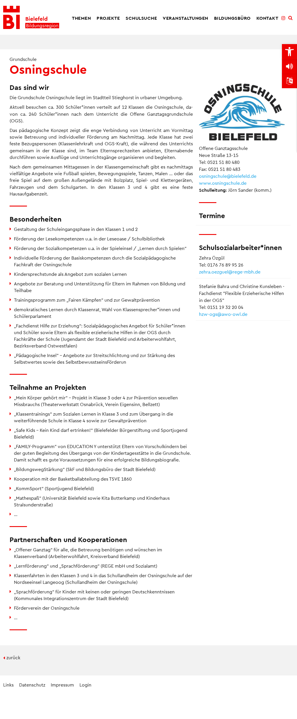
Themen (81, 18)
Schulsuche (141, 18)
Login (85, 684)
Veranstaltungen (185, 18)
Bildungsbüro (232, 18)
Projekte (108, 18)
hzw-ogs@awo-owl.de (223, 314)
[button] (289, 51)
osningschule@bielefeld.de (227, 176)
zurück (13, 657)
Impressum (62, 684)
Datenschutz (32, 684)
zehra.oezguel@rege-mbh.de (229, 271)
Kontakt (267, 18)
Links (8, 684)
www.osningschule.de (223, 183)
